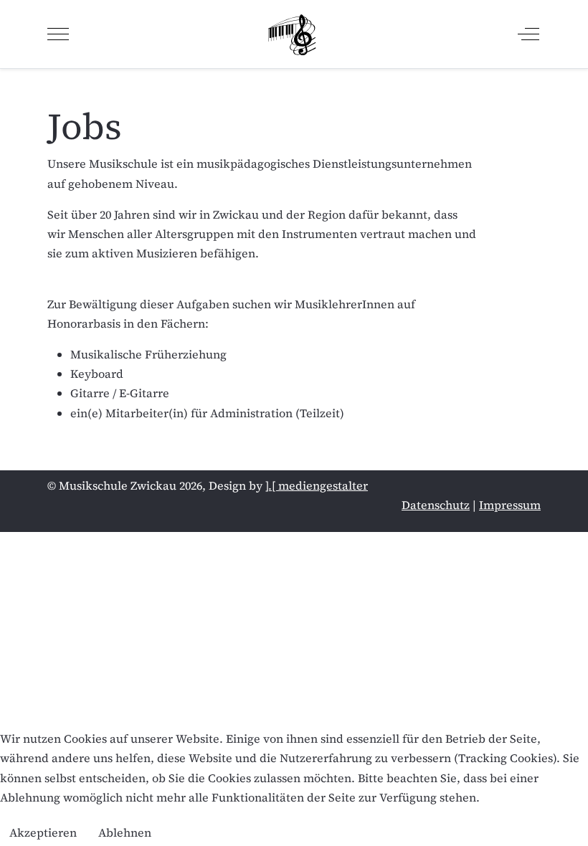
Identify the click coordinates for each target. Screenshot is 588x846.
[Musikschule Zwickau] (292, 34)
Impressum (510, 505)
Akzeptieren (43, 832)
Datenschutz (436, 505)
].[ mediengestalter (316, 485)
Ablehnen (124, 832)
